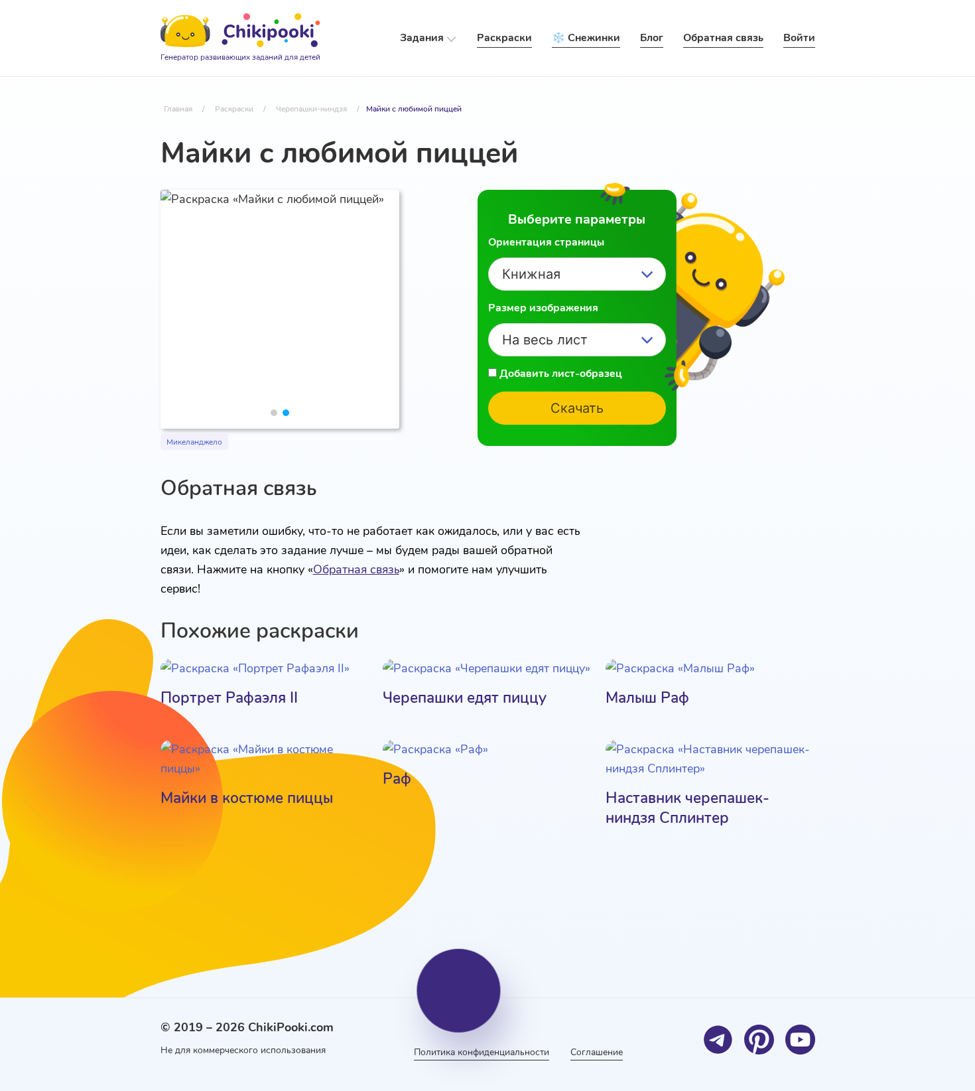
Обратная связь (356, 569)
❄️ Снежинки (586, 38)
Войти (799, 38)
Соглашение (596, 1052)
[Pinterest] (759, 1040)
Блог (651, 38)
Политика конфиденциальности (481, 1052)
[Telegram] (718, 1040)
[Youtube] (800, 1040)
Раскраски (504, 38)
